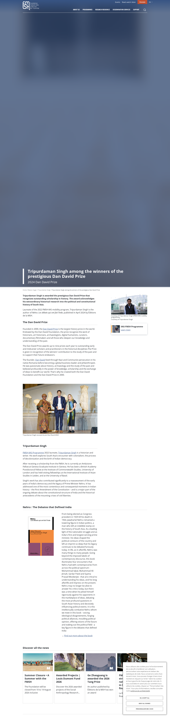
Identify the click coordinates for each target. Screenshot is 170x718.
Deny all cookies (144, 703)
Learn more (125, 330)
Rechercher (144, 10)
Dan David (40, 360)
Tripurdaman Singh (44, 290)
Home (25, 290)
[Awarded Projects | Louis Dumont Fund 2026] (69, 678)
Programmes (87, 9)
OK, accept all (144, 698)
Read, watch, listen (129, 2)
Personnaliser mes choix (144, 709)
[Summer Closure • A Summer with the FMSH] (38, 678)
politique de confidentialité (140, 691)
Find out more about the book (78, 635)
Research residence (102, 9)
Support (136, 9)
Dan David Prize (50, 329)
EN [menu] (150, 2)
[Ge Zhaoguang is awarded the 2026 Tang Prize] (101, 678)
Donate (142, 2)
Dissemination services (121, 9)
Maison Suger (32, 290)
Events (117, 2)
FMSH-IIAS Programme (33, 452)
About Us (76, 9)
